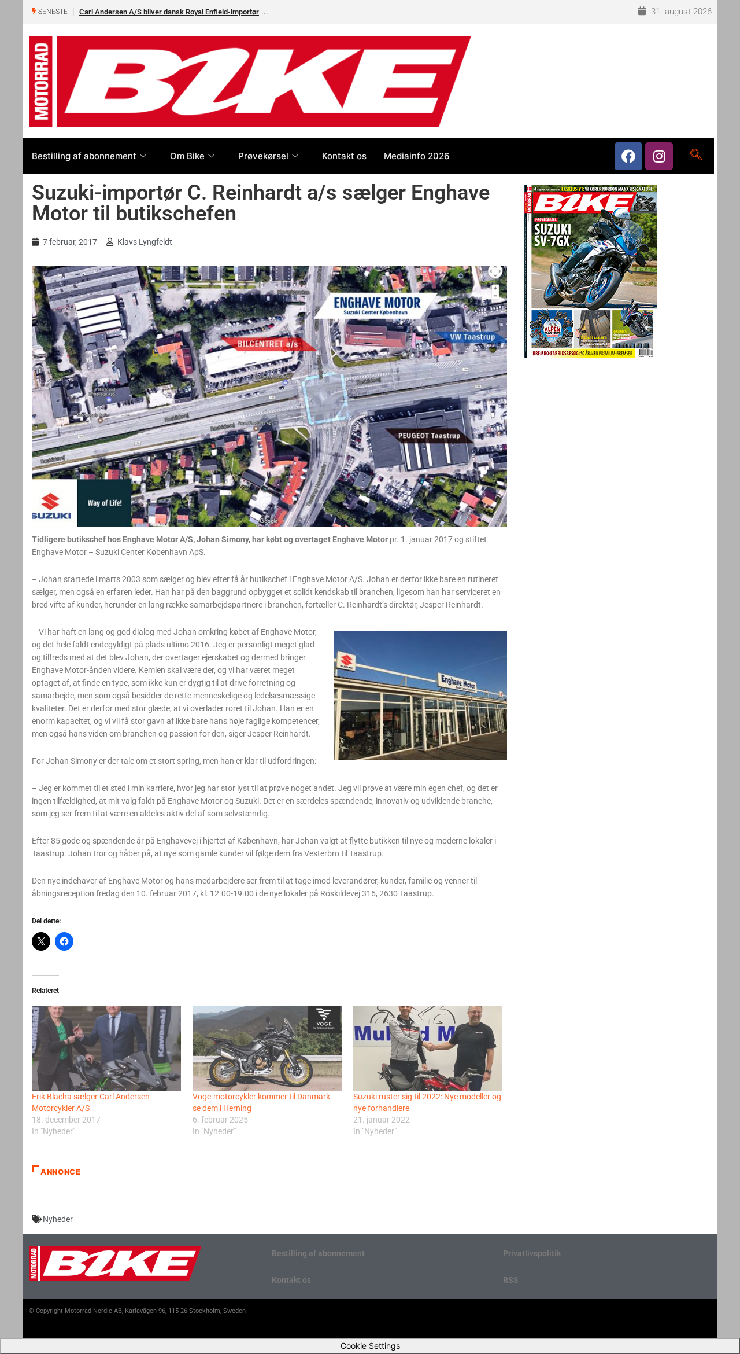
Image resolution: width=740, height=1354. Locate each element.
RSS (511, 1280)
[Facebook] (628, 156)
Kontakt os (344, 155)
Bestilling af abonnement (84, 155)
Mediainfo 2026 (417, 155)
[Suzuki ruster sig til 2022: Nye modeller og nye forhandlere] (427, 1048)
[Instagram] (659, 156)
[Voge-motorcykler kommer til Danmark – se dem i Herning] (267, 1048)
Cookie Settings (370, 1346)
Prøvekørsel (263, 155)
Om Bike (187, 155)
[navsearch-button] (696, 155)
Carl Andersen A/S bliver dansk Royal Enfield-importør (169, 12)
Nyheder (58, 1219)
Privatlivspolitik (532, 1253)
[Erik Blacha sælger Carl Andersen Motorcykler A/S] (106, 1048)
